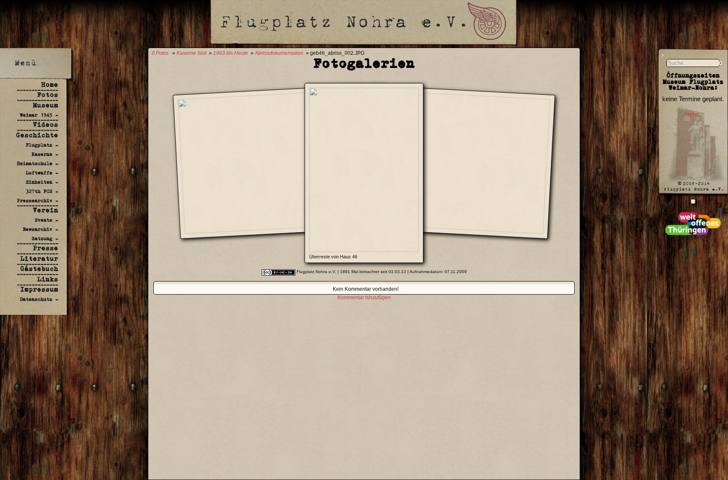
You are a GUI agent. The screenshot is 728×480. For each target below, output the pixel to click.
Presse (45, 248)
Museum (45, 105)
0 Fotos (160, 53)
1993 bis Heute (230, 53)
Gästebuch (39, 268)
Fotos (47, 94)
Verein (45, 210)
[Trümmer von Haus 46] (285, 226)
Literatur (39, 258)
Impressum (39, 289)
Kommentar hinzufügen (364, 297)
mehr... (693, 114)
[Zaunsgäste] (693, 201)
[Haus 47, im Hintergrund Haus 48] (442, 226)
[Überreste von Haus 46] (364, 249)
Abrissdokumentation (279, 53)
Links (47, 279)
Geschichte (37, 135)
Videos (45, 124)
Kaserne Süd (191, 53)
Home (49, 84)
